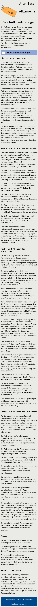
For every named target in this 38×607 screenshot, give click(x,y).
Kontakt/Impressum (19, 604)
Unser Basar (10, 599)
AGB (19, 599)
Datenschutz (28, 599)
